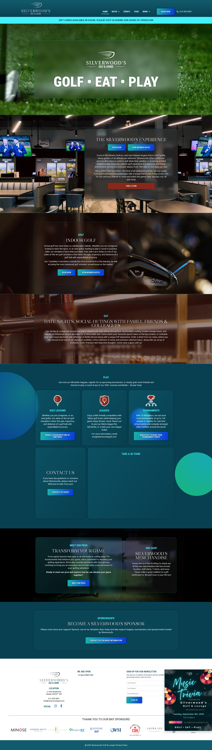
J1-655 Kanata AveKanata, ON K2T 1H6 (54, 693)
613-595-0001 (54, 699)
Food (136, 11)
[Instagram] (56, 706)
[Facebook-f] (61, 706)
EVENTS (127, 11)
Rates (114, 11)
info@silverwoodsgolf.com (54, 701)
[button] (209, 672)
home (105, 11)
